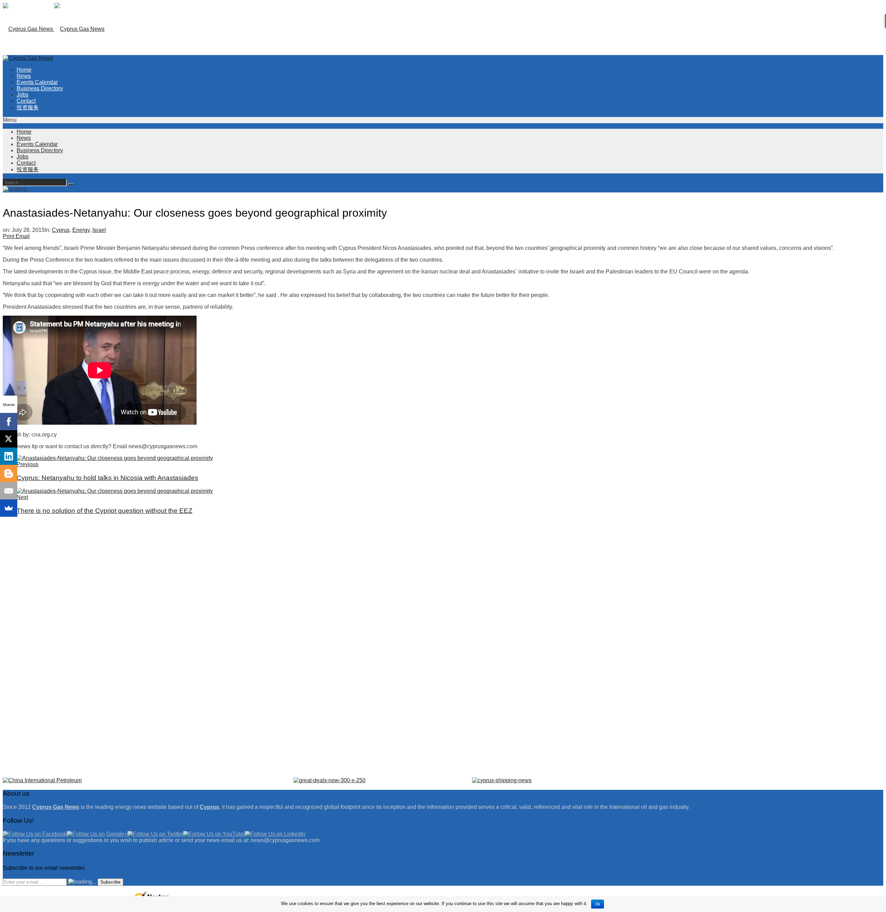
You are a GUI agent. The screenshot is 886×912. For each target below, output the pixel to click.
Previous (27, 464)
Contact (26, 101)
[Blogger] (8, 473)
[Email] (8, 490)
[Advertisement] (802, 72)
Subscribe (110, 882)
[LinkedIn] (8, 456)
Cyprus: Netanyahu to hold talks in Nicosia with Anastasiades (107, 477)
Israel (99, 230)
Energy (81, 230)
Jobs (22, 95)
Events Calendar (37, 82)
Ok (597, 904)
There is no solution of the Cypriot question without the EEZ (104, 510)
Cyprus (61, 230)
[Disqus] (443, 607)
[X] (8, 439)
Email (23, 236)
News (24, 76)
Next (22, 497)
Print (8, 236)
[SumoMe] (8, 508)
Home (24, 70)
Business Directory (40, 88)
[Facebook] (8, 421)
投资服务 (28, 107)
